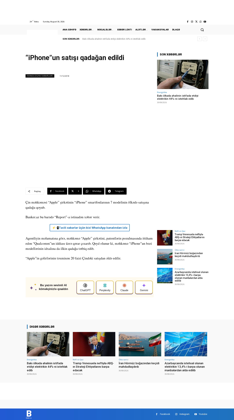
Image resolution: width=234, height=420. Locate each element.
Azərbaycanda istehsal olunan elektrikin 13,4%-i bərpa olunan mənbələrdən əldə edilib (191, 276)
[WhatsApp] (201, 22)
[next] (205, 39)
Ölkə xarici (179, 250)
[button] (202, 30)
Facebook (165, 414)
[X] (196, 22)
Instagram (184, 414)
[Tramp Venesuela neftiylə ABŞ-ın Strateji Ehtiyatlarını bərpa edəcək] (165, 238)
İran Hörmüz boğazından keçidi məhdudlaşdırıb (189, 255)
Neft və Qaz (180, 231)
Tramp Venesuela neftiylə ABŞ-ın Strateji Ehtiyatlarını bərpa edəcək (190, 237)
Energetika (162, 92)
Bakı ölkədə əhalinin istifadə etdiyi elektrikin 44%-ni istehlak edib (114, 39)
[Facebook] (188, 22)
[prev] (199, 39)
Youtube (203, 414)
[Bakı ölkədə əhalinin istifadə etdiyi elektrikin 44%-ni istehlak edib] (182, 74)
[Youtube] (205, 22)
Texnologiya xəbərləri (40, 76)
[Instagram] (192, 22)
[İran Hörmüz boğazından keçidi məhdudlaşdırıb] (165, 256)
